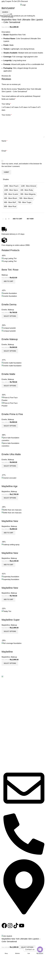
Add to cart (17, 219)
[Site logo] (23, 5)
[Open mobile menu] (2, 5)
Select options (27, 947)
